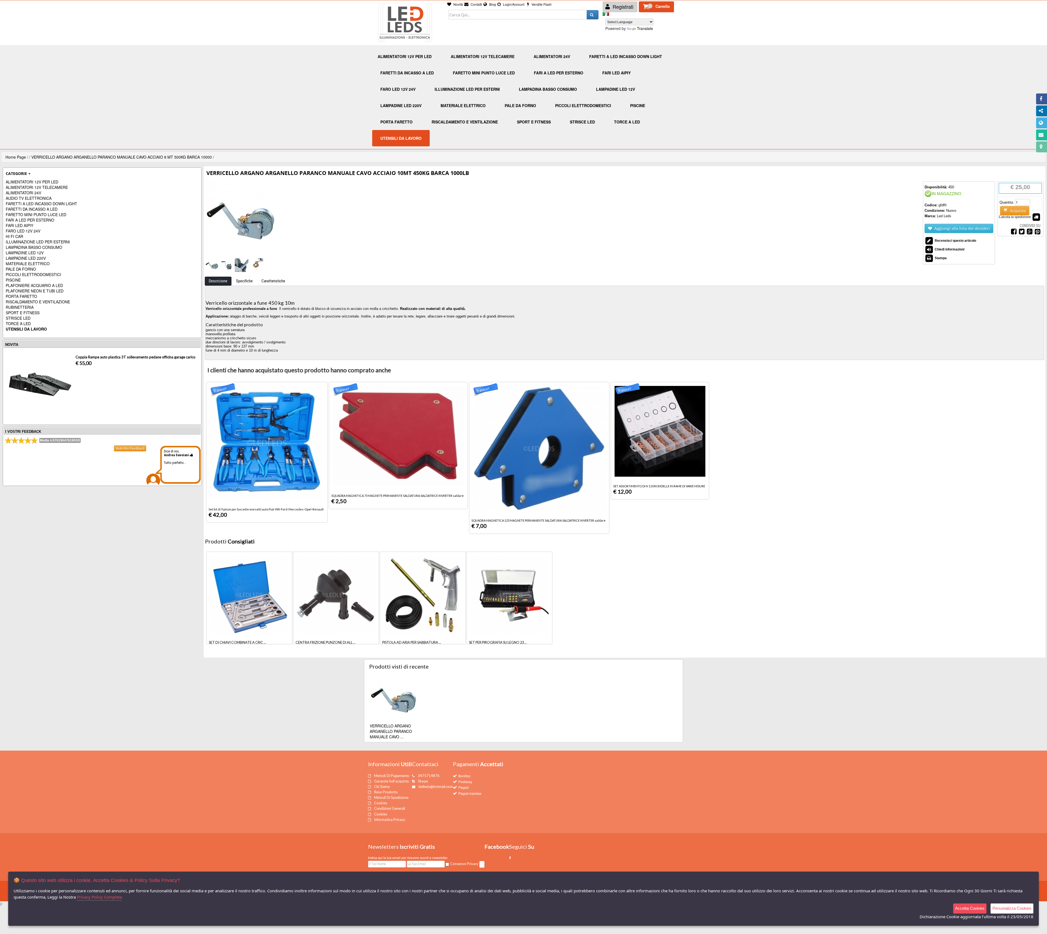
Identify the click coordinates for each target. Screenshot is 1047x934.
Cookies (380, 803)
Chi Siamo (382, 786)
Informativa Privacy (389, 819)
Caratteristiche (273, 281)
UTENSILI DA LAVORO (26, 329)
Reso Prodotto (386, 792)
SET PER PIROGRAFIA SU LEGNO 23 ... (498, 642)
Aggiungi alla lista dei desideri (961, 228)
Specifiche (244, 281)
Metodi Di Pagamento (391, 775)
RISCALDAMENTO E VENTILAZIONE (38, 301)
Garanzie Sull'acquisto (391, 781)
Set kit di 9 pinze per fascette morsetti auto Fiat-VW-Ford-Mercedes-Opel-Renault (266, 509)
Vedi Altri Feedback (130, 448)
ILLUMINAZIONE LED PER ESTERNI (38, 241)
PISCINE (13, 280)
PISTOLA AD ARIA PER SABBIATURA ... (411, 642)
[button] (656, 6)
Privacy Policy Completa (99, 897)
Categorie (16, 173)
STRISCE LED (18, 318)
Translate (645, 28)
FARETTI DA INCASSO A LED (32, 209)
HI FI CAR (14, 236)
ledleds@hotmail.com (436, 786)
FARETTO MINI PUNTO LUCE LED (36, 214)
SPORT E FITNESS (23, 312)
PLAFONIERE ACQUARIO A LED (34, 285)
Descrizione (218, 281)
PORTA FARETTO (21, 296)
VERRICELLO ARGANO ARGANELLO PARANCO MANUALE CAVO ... (391, 731)
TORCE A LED (18, 323)
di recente (399, 666)
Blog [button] (492, 4)
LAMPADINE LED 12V (25, 252)
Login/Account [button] (513, 4)
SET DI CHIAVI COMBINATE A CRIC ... (237, 642)
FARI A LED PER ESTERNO (30, 220)
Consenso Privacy (464, 864)
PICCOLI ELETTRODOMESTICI (33, 274)
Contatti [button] (476, 4)
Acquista (1017, 210)
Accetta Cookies (970, 908)
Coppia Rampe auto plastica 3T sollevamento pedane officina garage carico (135, 357)
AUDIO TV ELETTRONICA (29, 198)
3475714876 (429, 775)
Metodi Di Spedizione (391, 797)
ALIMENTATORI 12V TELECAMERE (37, 187)
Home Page (15, 157)
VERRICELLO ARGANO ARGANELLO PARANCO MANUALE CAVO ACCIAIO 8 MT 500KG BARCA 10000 (121, 157)
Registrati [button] (622, 6)
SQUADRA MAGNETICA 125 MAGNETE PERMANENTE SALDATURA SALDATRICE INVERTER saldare (538, 520)
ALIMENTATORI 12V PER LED (32, 182)
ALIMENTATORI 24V (23, 192)
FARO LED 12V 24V (23, 231)
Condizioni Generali (389, 808)
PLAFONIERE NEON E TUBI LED (35, 291)
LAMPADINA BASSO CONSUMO (34, 247)
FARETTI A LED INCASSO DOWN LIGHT (41, 203)
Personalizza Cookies (1011, 908)
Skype (423, 781)
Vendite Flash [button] (541, 4)
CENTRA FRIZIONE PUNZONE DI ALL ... (326, 642)
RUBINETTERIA (20, 307)
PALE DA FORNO (21, 269)
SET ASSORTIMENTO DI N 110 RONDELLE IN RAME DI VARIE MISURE (659, 486)
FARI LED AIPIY (19, 225)
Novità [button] (458, 4)
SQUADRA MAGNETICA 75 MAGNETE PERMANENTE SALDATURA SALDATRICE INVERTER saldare (397, 495)
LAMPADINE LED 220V (26, 258)
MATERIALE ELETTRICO (28, 263)
